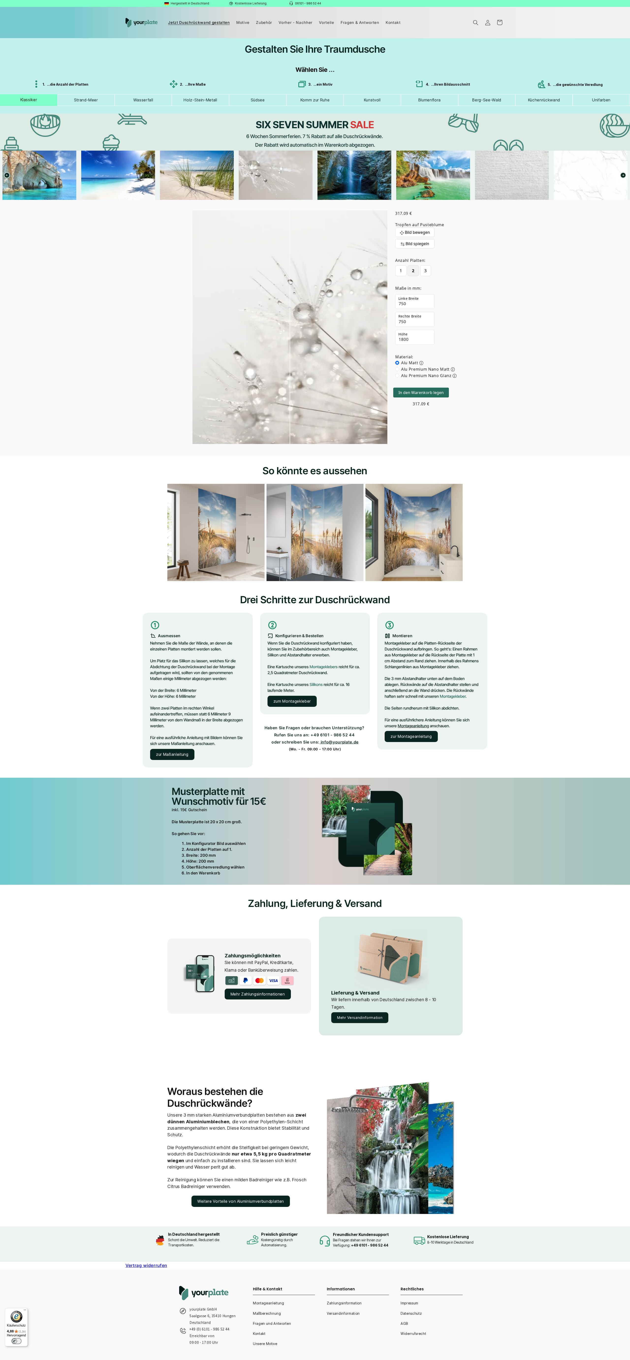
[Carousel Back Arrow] (7, 175)
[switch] (16, 1341)
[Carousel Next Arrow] (623, 175)
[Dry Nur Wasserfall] (354, 175)
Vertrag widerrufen (146, 1265)
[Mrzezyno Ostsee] (118, 175)
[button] (476, 22)
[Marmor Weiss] (511, 175)
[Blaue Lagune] (39, 175)
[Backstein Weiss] (433, 175)
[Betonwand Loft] (590, 175)
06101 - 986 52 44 (308, 3)
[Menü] (25, 1311)
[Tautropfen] (197, 175)
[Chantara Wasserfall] (275, 175)
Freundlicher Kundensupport (361, 1234)
